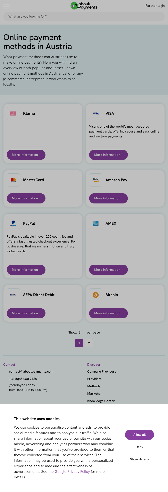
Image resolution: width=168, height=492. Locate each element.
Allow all (139, 434)
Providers (94, 379)
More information (25, 155)
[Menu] (6, 5)
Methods (93, 386)
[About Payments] (84, 5)
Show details (139, 459)
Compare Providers (101, 371)
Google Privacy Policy (72, 471)
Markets (93, 393)
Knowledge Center (101, 401)
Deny (139, 447)
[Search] (160, 16)
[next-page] (99, 343)
